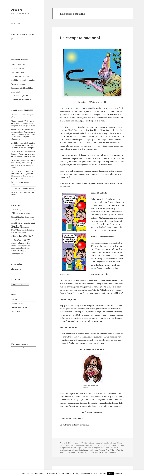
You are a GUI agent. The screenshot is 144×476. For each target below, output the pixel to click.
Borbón (62, 445)
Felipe (79, 448)
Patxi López (19, 235)
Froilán (84, 448)
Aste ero (16, 9)
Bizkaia (32, 217)
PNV (29, 236)
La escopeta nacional (80, 37)
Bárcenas (21, 220)
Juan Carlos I (25, 230)
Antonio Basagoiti (17, 210)
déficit (13, 223)
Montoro (24, 232)
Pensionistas (93, 450)
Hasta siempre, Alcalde (20, 96)
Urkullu (24, 254)
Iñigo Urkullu (16, 230)
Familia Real (71, 448)
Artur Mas (25, 210)
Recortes (22, 243)
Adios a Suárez (16, 92)
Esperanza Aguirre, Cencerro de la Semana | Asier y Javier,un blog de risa (23, 173)
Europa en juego (17, 72)
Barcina (23, 213)
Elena (122, 445)
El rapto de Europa (18, 64)
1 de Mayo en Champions (20, 76)
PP (32, 235)
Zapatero (30, 254)
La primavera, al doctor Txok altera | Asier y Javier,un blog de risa (23, 162)
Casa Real (85, 445)
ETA (33, 222)
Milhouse (75, 450)
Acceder (14, 299)
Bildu (27, 217)
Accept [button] (110, 473)
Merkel (13, 232)
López (32, 230)
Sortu (28, 248)
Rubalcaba (14, 248)
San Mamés (22, 248)
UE (25, 251)
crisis (26, 220)
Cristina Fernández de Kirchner (108, 445)
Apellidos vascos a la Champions (23, 80)
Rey (28, 243)
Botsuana (69, 445)
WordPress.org (17, 311)
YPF (96, 452)
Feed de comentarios (19, 307)
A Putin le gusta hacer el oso (21, 100)
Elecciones (19, 223)
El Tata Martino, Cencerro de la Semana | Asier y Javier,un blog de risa (23, 154)
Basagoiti (29, 213)
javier (77, 443)
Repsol (62, 452)
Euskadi (16, 226)
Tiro (77, 452)
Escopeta (63, 448)
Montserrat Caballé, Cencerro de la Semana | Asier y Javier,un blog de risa (23, 123)
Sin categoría (16, 269)
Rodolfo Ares (15, 246)
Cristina (93, 445)
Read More (118, 473)
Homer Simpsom (94, 448)
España (27, 223)
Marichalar (115, 448)
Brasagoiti (14, 220)
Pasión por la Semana (19, 84)
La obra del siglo (17, 68)
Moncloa (18, 232)
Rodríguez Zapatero (25, 245)
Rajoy (26, 240)
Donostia (31, 220)
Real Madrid (15, 243)
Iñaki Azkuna (25, 227)
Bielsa (13, 217)
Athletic (15, 212)
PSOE (16, 240)
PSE (12, 240)
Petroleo (102, 450)
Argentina (106, 443)
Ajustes (84, 443)
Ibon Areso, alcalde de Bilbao (22, 88)
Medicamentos (65, 450)
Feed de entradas (17, 303)
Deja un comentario (108, 452)
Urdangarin (16, 253)
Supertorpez (17, 250)
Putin (20, 240)
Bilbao (20, 216)
